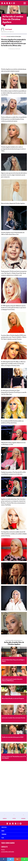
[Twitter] (10, 859)
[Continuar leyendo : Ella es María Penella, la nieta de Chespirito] (14, 690)
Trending (4, 36)
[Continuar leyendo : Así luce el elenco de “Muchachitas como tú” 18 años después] (14, 748)
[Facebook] (3, 859)
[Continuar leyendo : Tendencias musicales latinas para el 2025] (14, 729)
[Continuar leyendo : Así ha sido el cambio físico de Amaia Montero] (14, 710)
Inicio (2, 36)
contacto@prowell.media (7, 851)
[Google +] (17, 859)
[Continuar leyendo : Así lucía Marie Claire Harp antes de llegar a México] (14, 652)
